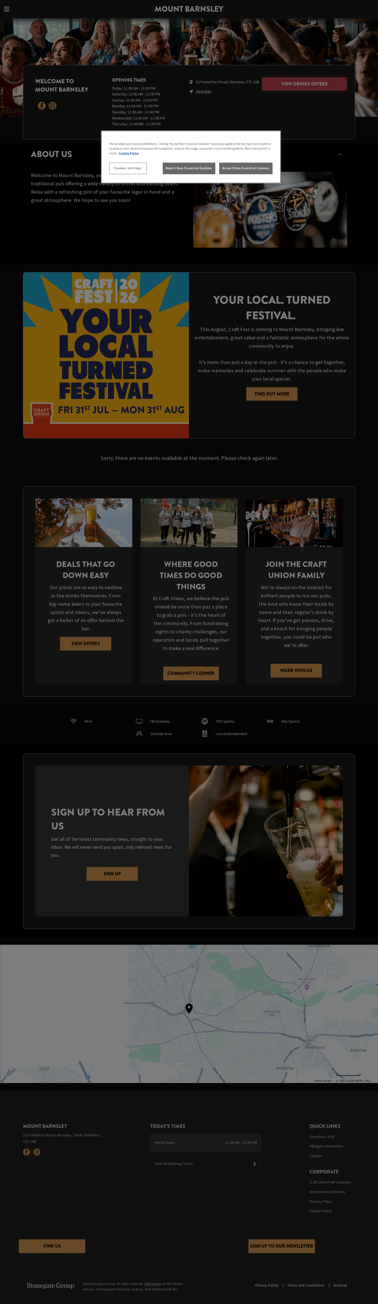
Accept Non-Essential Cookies (246, 168)
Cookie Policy (129, 153)
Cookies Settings (128, 168)
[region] (191, 157)
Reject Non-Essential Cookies (189, 168)
